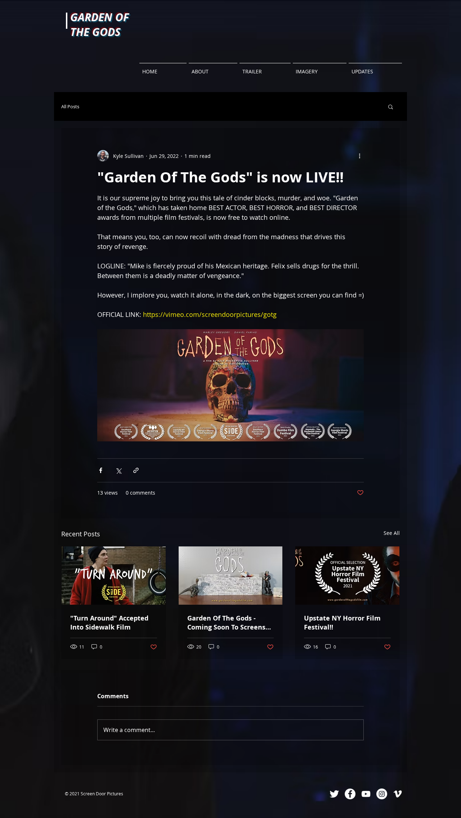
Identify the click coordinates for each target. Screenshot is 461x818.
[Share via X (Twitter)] (118, 470)
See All (392, 533)
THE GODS (95, 31)
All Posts (70, 107)
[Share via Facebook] (100, 470)
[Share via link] (136, 470)
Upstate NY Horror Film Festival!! (342, 623)
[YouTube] (366, 794)
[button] (390, 106)
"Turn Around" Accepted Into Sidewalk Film (109, 623)
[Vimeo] (397, 794)
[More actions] (359, 155)
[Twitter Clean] (334, 794)
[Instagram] (381, 794)
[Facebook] (350, 794)
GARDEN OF (99, 17)
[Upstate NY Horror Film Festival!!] (347, 575)
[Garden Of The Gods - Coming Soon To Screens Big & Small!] (231, 575)
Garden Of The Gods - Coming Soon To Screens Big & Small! (226, 623)
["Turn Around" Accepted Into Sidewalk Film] (114, 575)
